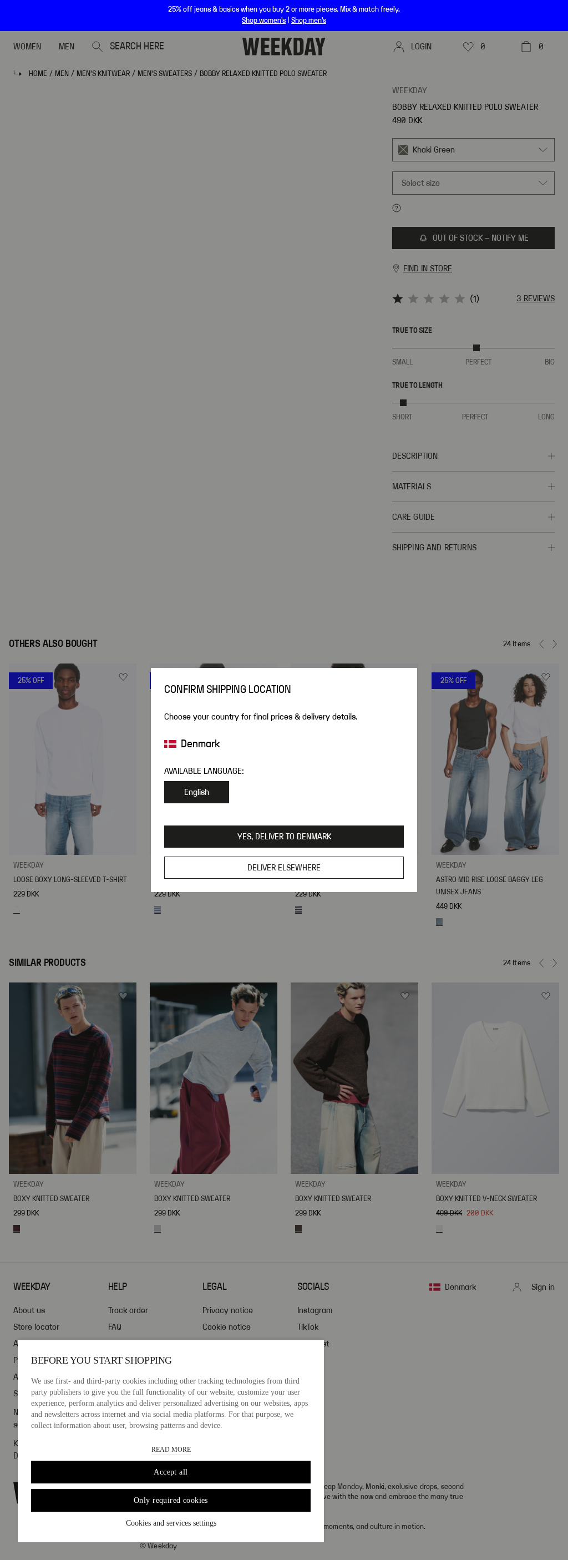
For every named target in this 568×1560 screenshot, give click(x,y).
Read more (171, 1449)
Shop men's (308, 20)
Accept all (170, 1472)
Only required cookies (171, 1500)
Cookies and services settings (171, 1523)
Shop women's (264, 20)
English (196, 792)
